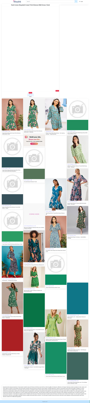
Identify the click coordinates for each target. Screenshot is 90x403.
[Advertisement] (55, 157)
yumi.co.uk (30, 94)
